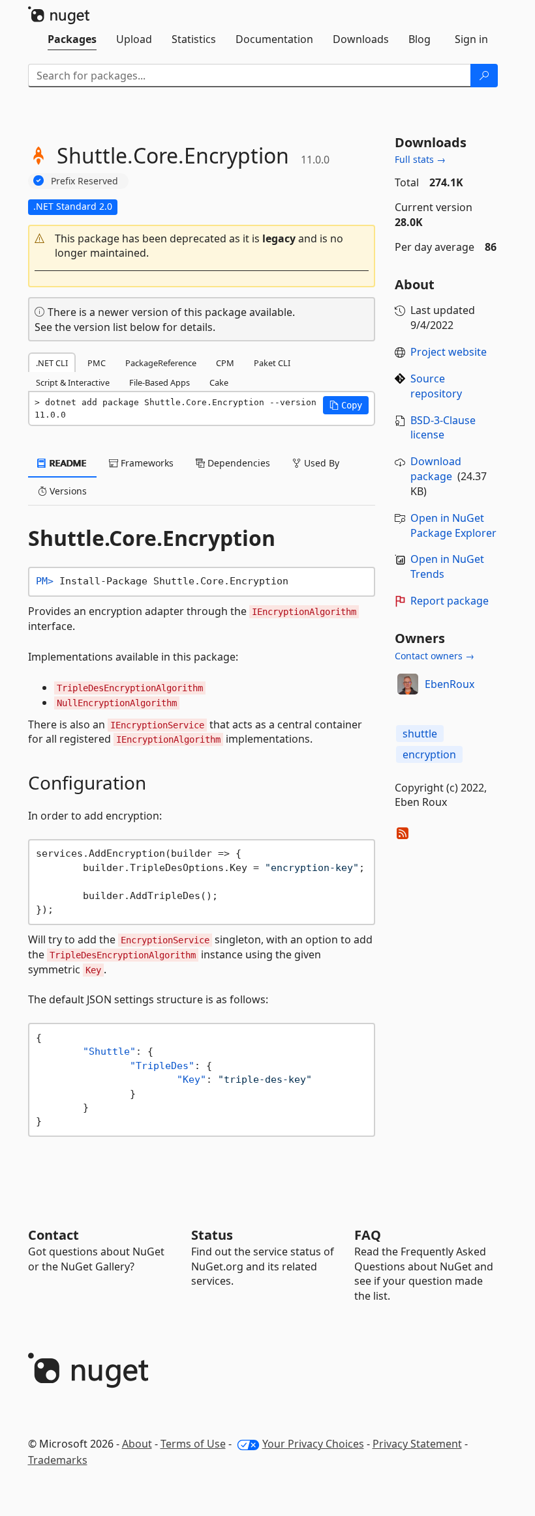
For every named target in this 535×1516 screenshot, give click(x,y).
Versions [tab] (67, 491)
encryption (429, 754)
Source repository (436, 386)
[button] (202, 246)
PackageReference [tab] (160, 363)
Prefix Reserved (84, 181)
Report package (449, 601)
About (137, 1444)
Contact (53, 1235)
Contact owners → (434, 656)
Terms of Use (193, 1444)
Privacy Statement (417, 1444)
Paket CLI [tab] (272, 363)
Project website (448, 352)
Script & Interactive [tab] (73, 382)
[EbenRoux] (408, 684)
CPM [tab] (225, 363)
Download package (435, 468)
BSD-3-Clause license (443, 427)
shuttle (420, 733)
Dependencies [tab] (237, 463)
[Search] (484, 75)
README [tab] (67, 463)
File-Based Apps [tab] (159, 382)
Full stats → (420, 159)
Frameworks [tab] (146, 463)
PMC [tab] (96, 363)
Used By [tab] (320, 463)
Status (212, 1235)
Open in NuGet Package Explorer (453, 525)
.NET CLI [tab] (52, 363)
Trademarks (57, 1460)
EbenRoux (449, 684)
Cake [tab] (218, 382)
